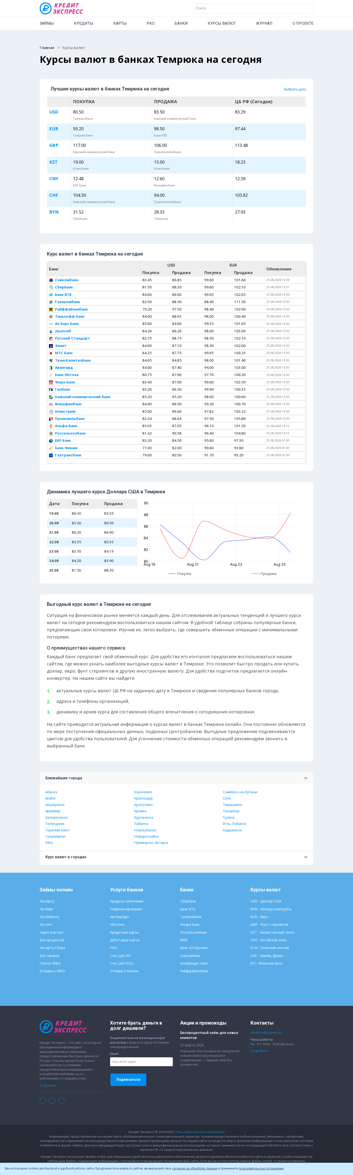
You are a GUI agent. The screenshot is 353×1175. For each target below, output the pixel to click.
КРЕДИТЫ (83, 23)
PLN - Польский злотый (269, 947)
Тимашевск (232, 804)
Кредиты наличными (126, 901)
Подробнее (259, 1051)
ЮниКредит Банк (194, 963)
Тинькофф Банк (69, 316)
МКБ (184, 940)
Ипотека (117, 924)
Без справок (50, 955)
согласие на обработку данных (194, 1168)
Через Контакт (52, 932)
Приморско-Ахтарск (151, 842)
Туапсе (229, 817)
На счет (46, 924)
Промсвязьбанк (69, 418)
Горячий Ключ (57, 830)
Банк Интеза (66, 374)
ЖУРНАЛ (264, 23)
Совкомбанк (66, 279)
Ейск (49, 842)
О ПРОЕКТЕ (302, 23)
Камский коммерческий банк (82, 396)
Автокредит (119, 916)
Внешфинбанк (68, 403)
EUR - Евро (259, 916)
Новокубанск (145, 830)
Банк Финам (65, 447)
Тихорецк (231, 810)
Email (114, 1053)
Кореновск (143, 791)
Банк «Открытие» (194, 947)
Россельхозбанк (70, 433)
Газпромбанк (67, 301)
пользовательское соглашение (261, 1168)
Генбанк (62, 389)
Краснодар (143, 798)
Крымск (140, 810)
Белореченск (56, 817)
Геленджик (55, 823)
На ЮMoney (49, 916)
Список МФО (50, 963)
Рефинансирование (126, 909)
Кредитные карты (124, 932)
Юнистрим (64, 411)
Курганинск (143, 817)
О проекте (48, 1085)
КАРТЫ (120, 23)
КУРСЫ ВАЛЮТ (222, 23)
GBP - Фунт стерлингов (269, 924)
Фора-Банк (64, 382)
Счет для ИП (120, 955)
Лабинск (141, 823)
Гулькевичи (55, 836)
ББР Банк (62, 440)
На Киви (46, 909)
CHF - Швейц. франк (266, 955)
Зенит (60, 345)
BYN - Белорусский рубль (271, 909)
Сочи (227, 798)
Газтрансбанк (67, 455)
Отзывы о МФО (52, 971)
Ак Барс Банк (66, 323)
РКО (151, 23)
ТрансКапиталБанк (72, 360)
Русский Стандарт (72, 338)
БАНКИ (181, 23)
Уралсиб (62, 330)
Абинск (51, 791)
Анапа (50, 798)
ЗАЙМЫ (47, 23)
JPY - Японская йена (266, 963)
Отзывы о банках (124, 971)
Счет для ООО (122, 963)
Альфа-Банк (65, 425)
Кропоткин (143, 804)
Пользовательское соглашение (200, 1132)
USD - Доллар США (265, 901)
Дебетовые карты (125, 940)
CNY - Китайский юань (268, 940)
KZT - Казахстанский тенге (272, 932)
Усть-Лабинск (234, 823)
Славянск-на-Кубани (240, 791)
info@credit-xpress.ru (266, 1032)
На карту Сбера (52, 947)
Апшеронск (55, 804)
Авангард (63, 367)
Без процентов (52, 940)
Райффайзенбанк (71, 309)
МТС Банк (63, 352)
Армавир (52, 810)
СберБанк (63, 287)
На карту (47, 901)
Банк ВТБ (63, 294)
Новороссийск (146, 836)
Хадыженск (232, 830)
